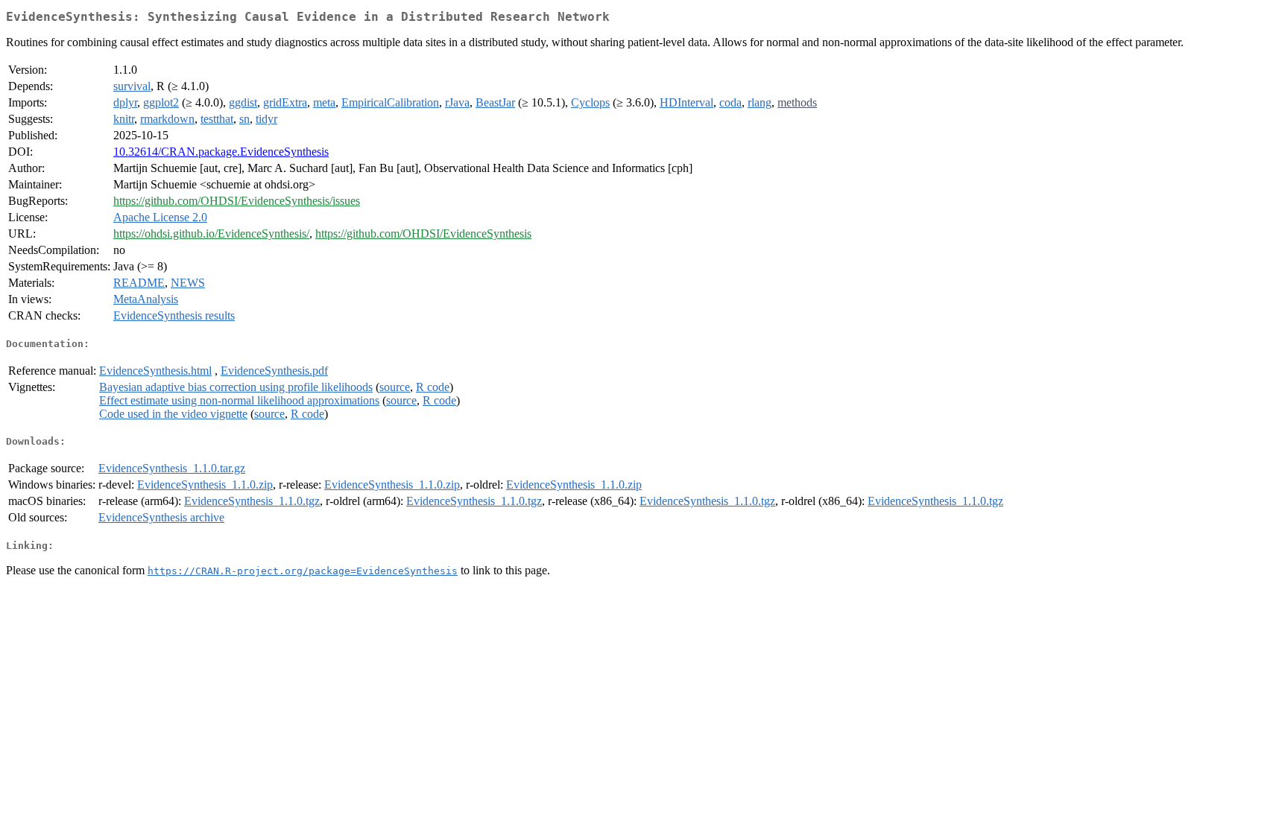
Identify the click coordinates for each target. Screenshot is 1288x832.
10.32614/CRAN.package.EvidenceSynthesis (221, 151)
